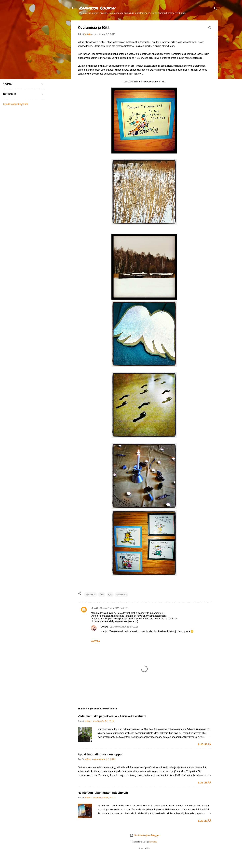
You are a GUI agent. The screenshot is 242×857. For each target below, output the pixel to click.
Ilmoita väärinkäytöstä (15, 104)
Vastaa (95, 641)
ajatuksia (90, 594)
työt (110, 594)
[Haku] (216, 9)
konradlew (153, 842)
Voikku (104, 626)
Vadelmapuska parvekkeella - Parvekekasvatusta (112, 716)
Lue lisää (204, 744)
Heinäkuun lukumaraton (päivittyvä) (103, 792)
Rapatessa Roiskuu (97, 8)
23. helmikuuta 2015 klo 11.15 (124, 627)
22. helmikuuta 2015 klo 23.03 (114, 608)
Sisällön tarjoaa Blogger (146, 835)
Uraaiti (94, 608)
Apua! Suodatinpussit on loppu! (100, 754)
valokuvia (121, 594)
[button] (209, 28)
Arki (102, 594)
